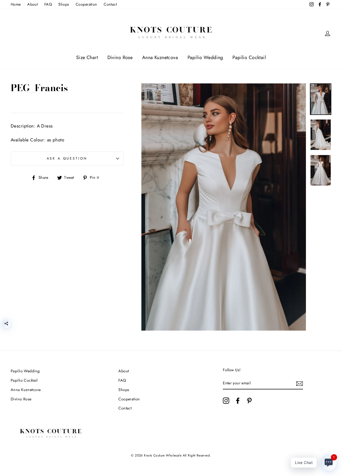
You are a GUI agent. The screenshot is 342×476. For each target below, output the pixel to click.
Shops (63, 4)
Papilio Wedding (205, 57)
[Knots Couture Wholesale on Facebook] (238, 400)
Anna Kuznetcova (160, 57)
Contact (110, 4)
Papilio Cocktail (249, 57)
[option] (223, 207)
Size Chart (87, 57)
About (32, 4)
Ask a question (67, 158)
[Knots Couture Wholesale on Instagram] (226, 400)
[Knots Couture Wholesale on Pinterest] (249, 400)
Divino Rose (120, 57)
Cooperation (86, 4)
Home (16, 4)
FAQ (48, 4)
